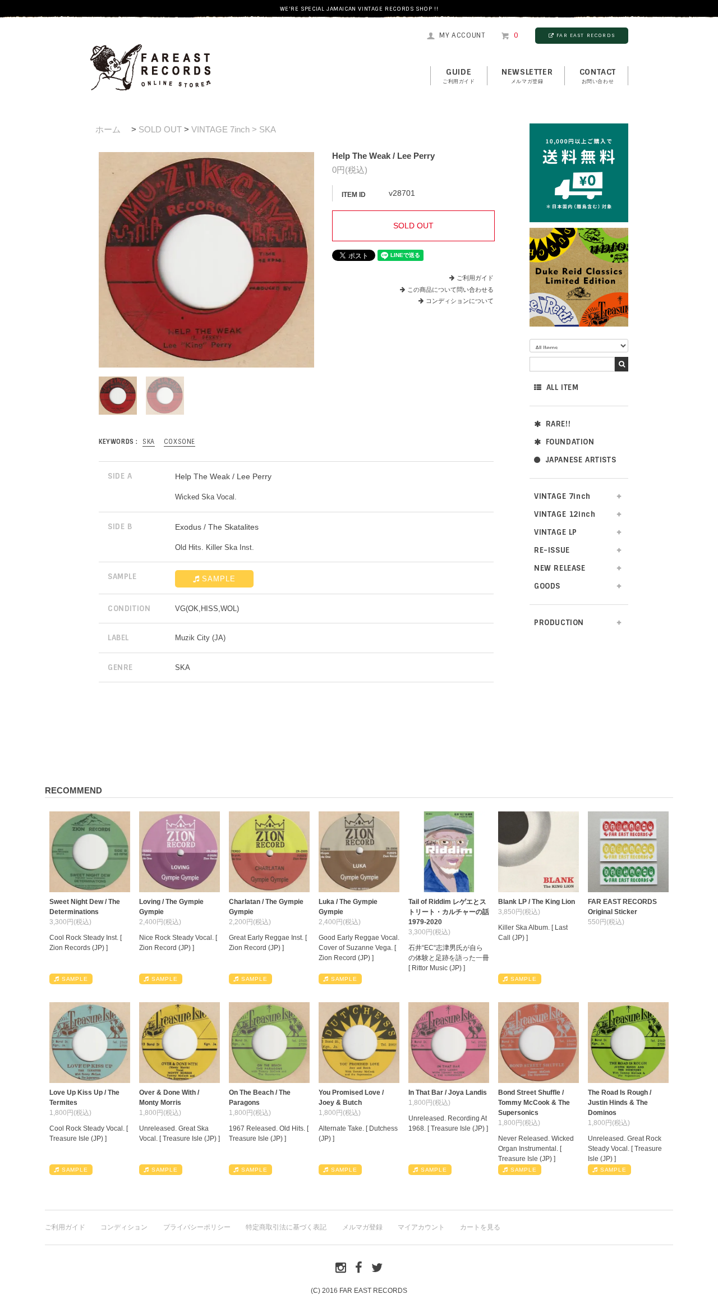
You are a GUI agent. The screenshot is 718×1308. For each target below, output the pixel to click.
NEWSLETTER (527, 76)
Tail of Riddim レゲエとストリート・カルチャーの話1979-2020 (448, 912)
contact (597, 76)
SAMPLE (219, 579)
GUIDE (459, 76)
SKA (148, 442)
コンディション (124, 1227)
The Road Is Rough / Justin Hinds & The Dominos (619, 1103)
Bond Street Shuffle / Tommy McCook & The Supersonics (534, 1103)
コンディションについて (460, 300)
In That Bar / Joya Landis (447, 1092)
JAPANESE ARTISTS (580, 460)
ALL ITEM (562, 387)
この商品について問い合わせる (450, 289)
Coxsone (179, 442)
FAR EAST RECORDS (585, 35)
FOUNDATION (570, 442)
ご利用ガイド (475, 277)
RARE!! (558, 424)
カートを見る (480, 1227)
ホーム (108, 129)
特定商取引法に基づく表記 (286, 1227)
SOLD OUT (160, 129)
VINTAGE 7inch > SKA (233, 129)
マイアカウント (421, 1227)
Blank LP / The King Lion (536, 902)
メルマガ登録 (362, 1227)
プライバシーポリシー (197, 1227)
